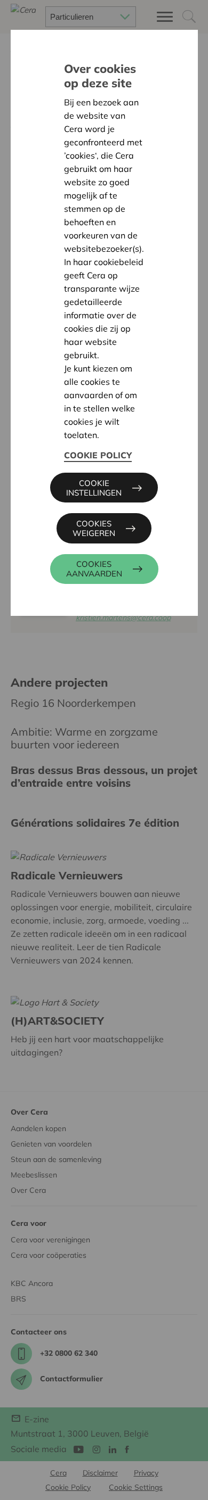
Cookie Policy (98, 455)
